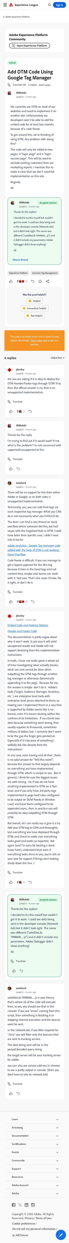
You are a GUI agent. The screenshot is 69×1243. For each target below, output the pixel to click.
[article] (34, 391)
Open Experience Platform (32, 45)
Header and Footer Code (22, 631)
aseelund (21, 482)
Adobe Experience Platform (18, 16)
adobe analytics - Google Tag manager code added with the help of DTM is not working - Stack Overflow (34, 550)
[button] (19, 85)
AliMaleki (21, 92)
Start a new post (38, 340)
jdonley (20, 369)
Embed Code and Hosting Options (28, 625)
